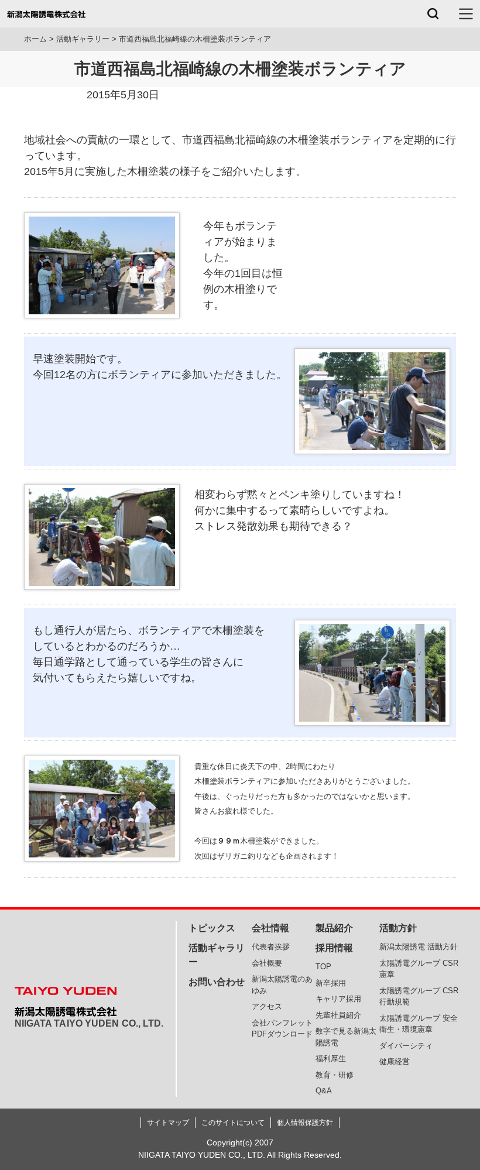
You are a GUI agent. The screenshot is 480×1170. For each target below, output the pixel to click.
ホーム (35, 39)
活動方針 (398, 928)
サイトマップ (168, 1122)
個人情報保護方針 (305, 1122)
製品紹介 (334, 928)
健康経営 (394, 1061)
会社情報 (270, 928)
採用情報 (334, 948)
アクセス (267, 1006)
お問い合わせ (216, 982)
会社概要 (267, 963)
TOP (323, 966)
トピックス (211, 928)
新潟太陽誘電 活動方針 (418, 946)
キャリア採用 (338, 998)
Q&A (324, 1090)
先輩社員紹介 (338, 1015)
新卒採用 (331, 983)
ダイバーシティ (406, 1045)
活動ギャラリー (82, 39)
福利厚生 (331, 1058)
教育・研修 (335, 1075)
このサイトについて (233, 1122)
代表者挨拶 (271, 946)
